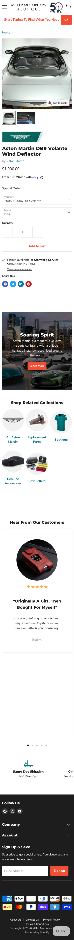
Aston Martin (15, 161)
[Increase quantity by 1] (38, 232)
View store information (19, 269)
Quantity (7, 223)
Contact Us (32, 920)
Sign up (59, 870)
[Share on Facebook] (5, 284)
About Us (15, 920)
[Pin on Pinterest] (28, 284)
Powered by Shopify (37, 932)
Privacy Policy (51, 920)
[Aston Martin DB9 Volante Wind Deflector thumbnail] (8, 117)
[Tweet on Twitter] (13, 284)
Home (6, 32)
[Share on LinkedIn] (21, 284)
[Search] (66, 20)
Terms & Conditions (37, 924)
